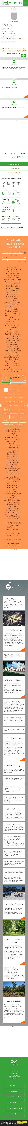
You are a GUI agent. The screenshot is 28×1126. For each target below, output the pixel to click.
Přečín (6, 25)
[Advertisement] (14, 136)
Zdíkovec (15, 367)
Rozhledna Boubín (12, 510)
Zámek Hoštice (12, 483)
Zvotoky (16, 372)
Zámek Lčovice (12, 456)
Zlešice (19, 369)
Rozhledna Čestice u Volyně (13, 432)
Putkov (18, 330)
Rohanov (8, 336)
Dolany (18, 280)
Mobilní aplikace (14, 1102)
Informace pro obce (14, 1097)
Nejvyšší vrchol (21, 417)
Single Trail (14, 421)
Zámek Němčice (12, 448)
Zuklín (10, 372)
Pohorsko (16, 326)
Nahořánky (16, 313)
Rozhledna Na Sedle (12, 485)
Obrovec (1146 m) (12, 504)
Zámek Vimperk (12, 462)
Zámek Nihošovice (12, 460)
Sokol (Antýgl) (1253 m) (12, 514)
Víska (6, 357)
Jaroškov (9, 294)
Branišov (9, 273)
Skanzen (20, 397)
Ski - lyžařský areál (10, 397)
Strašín (9, 344)
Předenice (12, 328)
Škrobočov (16, 336)
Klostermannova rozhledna (13, 442)
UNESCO (18, 394)
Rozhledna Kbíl (13, 471)
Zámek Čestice (13, 435)
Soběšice (7, 340)
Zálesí (7, 365)
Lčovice (12, 301)
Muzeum (22, 421)
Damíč (6, 280)
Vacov (11, 31)
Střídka (15, 344)
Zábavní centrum (8, 425)
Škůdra (8, 338)
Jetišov (8, 296)
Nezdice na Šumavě (12, 319)
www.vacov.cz (11, 41)
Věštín (16, 353)
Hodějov (16, 286)
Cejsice (9, 276)
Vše (6, 390)
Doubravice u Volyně (12, 282)
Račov (9, 332)
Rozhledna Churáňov (13, 477)
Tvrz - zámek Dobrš (12, 429)
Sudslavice (16, 346)
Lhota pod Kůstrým (12, 305)
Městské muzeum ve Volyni (13, 465)
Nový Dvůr (9, 324)
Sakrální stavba (20, 425)
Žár (12, 365)
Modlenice (8, 313)
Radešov (15, 332)
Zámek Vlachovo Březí (13, 498)
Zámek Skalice (12, 454)
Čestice (15, 276)
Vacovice (10, 353)
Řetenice (17, 334)
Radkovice (8, 334)
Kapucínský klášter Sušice (13, 523)
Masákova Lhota (15, 307)
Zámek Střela (12, 489)
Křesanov (15, 296)
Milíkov (24, 50)
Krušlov (8, 298)
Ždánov (17, 365)
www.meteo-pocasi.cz (19, 229)
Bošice (9, 271)
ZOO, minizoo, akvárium (16, 390)
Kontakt (14, 1114)
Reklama (14, 1091)
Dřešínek (9, 286)
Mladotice (16, 311)
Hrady (7, 409)
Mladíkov (8, 311)
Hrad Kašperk (13, 481)
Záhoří (8, 363)
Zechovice (7, 369)
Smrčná (15, 338)
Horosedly (8, 290)
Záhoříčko (15, 363)
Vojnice (10, 359)
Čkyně (17, 278)
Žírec (14, 369)
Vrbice (16, 359)
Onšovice (8, 326)
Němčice (16, 315)
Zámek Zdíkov (12, 452)
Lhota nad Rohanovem (14, 50)
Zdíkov (8, 367)
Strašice (15, 342)
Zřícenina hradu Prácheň (13, 540)
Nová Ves (15, 321)
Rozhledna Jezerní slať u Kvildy (13, 495)
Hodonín (9, 288)
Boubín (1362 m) (12, 508)
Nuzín (17, 324)
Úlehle (13, 351)
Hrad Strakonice (12, 502)
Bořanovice (17, 269)
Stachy (19, 340)
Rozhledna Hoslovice (12, 437)
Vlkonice (12, 357)
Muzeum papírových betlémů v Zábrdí (13, 534)
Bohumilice (8, 269)
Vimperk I (8, 355)
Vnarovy (19, 357)
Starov (9, 342)
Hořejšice (16, 288)
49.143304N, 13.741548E (16, 38)
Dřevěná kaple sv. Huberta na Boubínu (13, 528)
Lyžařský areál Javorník (12, 439)
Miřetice (15, 309)
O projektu (14, 1085)
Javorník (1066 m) (13, 446)
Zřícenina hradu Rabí (12, 506)
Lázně (12, 417)
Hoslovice (16, 290)
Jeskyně (5, 417)
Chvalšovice (10, 278)
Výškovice (8, 361)
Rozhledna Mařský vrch (13, 469)
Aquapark (10, 394)
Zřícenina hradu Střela (12, 492)
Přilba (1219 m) (12, 487)
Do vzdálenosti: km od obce (12, 253)
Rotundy (22, 413)
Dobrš (12, 280)
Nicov (8, 321)
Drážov (9, 284)
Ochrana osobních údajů (14, 1108)
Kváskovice (15, 298)
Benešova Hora (17, 49)
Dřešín (15, 284)
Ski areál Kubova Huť (12, 512)
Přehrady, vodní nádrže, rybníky (14, 401)
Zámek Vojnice (12, 458)
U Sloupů (16, 349)
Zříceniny (20, 409)
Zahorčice (16, 361)
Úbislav (6, 351)
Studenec (8, 346)
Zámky (13, 409)
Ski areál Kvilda (13, 525)
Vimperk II (16, 355)
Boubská (15, 271)
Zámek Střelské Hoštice (12, 500)
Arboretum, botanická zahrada (9, 405)
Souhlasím (22, 1121)
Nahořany (8, 315)
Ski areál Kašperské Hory (12, 479)
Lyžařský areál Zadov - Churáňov (13, 474)
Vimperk (12, 37)
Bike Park (5, 421)
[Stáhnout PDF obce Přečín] (22, 55)
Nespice (12, 317)
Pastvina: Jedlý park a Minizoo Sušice (13, 518)
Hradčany (15, 292)
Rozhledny (24, 405)
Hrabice (8, 292)
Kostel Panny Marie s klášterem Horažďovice (13, 545)
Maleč (6, 307)
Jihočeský (12, 33)
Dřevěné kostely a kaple (10, 413)
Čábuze (24, 49)
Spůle (14, 340)
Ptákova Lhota (9, 330)
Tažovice (8, 349)
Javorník (4, 50)
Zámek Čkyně (12, 450)
